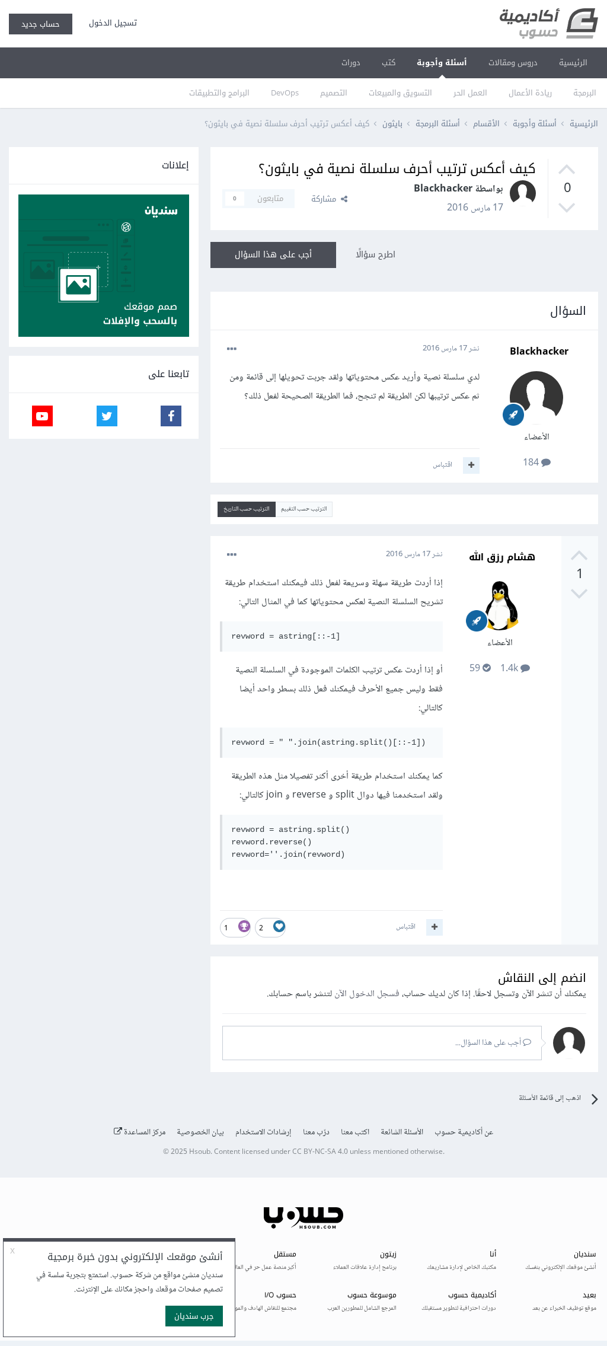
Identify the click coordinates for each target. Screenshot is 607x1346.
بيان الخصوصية (200, 1132)
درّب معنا (316, 1132)
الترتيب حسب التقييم (304, 509)
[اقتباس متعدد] (471, 465)
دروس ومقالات (513, 62)
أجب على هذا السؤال (273, 255)
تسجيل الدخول (110, 22)
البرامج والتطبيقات (219, 92)
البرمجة (584, 92)
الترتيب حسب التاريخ (246, 509)
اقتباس (442, 464)
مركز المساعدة (143, 1132)
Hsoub (199, 1152)
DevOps (285, 92)
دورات (350, 62)
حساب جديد (40, 24)
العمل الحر (470, 92)
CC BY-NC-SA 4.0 (320, 1152)
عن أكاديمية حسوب (464, 1132)
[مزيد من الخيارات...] (232, 349)
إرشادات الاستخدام (263, 1132)
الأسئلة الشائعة (402, 1132)
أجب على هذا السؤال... (489, 1043)
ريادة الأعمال (530, 92)
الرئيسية (573, 62)
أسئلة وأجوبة (442, 62)
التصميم (333, 92)
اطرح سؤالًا (375, 255)
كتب (388, 62)
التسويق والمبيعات (400, 92)
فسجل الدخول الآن (367, 994)
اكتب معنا (355, 1132)
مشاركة (326, 199)
